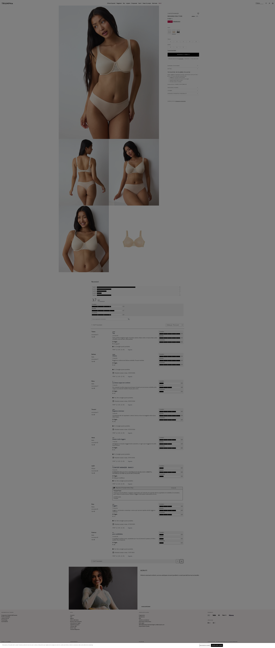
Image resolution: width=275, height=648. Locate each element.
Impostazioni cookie (205, 645)
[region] (137, 645)
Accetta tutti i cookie (217, 645)
